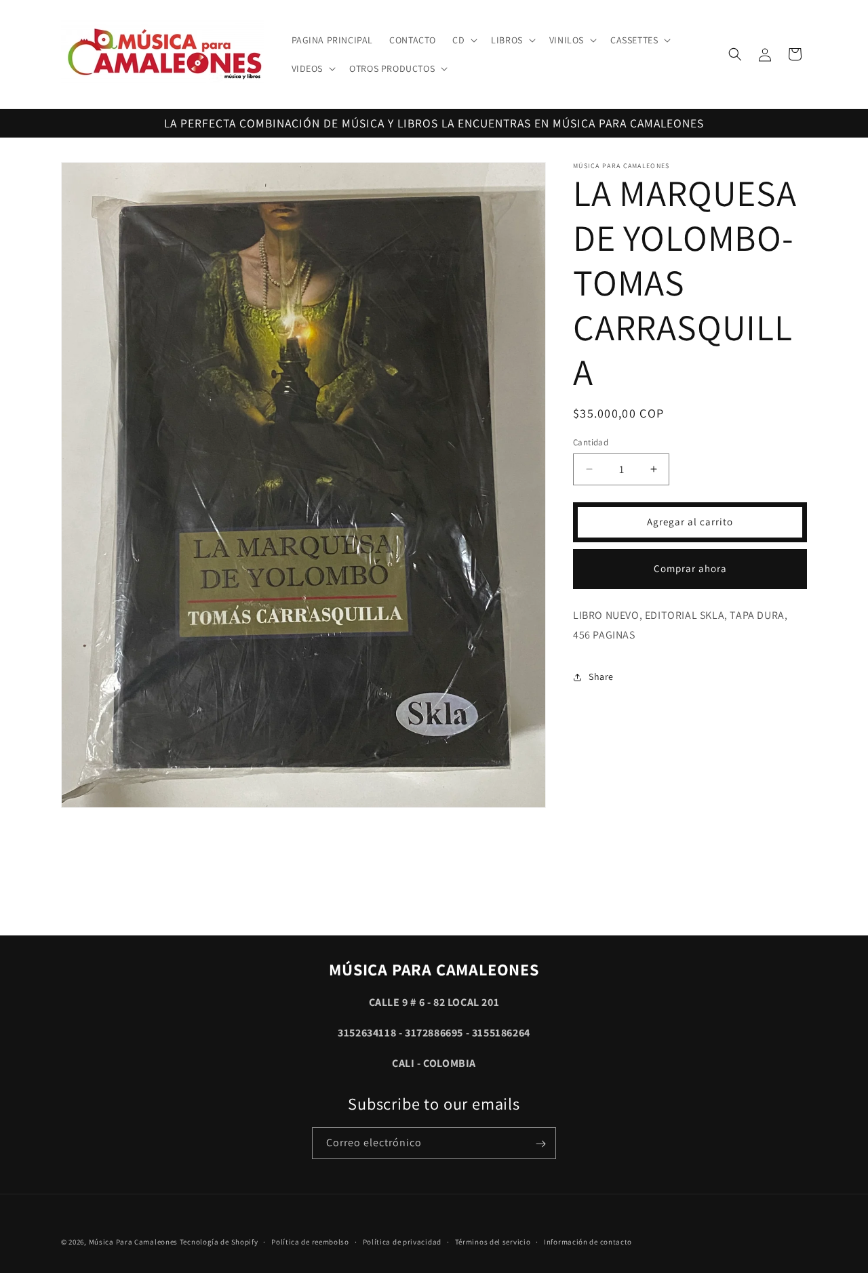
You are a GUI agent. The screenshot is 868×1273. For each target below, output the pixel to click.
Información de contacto (588, 1242)
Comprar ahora (690, 568)
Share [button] (601, 676)
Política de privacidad (402, 1242)
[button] (463, 40)
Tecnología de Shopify (219, 1242)
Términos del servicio (493, 1242)
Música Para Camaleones (133, 1242)
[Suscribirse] (540, 1144)
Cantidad (590, 442)
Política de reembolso (310, 1242)
